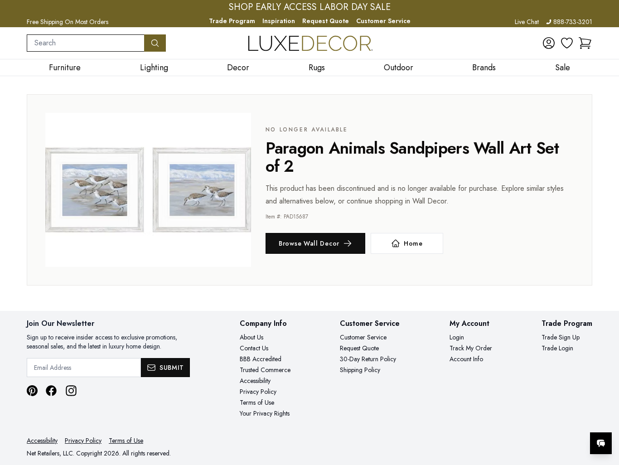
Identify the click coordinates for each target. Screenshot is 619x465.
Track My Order (471, 348)
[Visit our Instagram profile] (71, 390)
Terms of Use (257, 402)
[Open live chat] (601, 443)
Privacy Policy (258, 391)
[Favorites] (567, 43)
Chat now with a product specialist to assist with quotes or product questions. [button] (537, 419)
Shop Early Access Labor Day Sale (310, 7)
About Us (251, 337)
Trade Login (557, 348)
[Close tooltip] (604, 415)
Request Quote (325, 20)
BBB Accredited (260, 358)
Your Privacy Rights (265, 413)
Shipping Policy (360, 369)
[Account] (549, 43)
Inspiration (278, 20)
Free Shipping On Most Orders (67, 21)
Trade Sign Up (561, 337)
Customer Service (383, 20)
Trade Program (232, 20)
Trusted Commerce (265, 369)
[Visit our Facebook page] (51, 390)
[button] (585, 43)
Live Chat (527, 21)
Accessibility (255, 380)
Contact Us (254, 348)
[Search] (155, 43)
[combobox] (85, 43)
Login (457, 337)
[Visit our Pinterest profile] (32, 390)
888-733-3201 (572, 21)
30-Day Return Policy (368, 358)
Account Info (466, 358)
